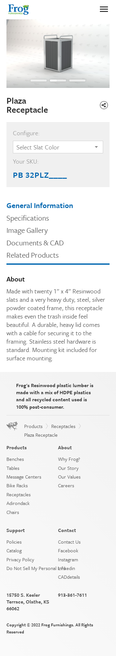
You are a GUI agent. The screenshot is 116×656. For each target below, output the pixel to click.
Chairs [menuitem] (12, 512)
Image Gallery (27, 230)
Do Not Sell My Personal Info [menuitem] (36, 568)
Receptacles (63, 426)
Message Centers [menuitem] (23, 476)
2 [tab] (53, 80)
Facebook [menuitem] (68, 550)
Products (33, 426)
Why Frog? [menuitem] (69, 458)
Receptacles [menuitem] (18, 494)
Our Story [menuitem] (68, 467)
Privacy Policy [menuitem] (20, 559)
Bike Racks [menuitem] (17, 485)
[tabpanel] (58, 53)
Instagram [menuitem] (68, 559)
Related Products (32, 255)
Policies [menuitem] (14, 541)
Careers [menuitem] (66, 485)
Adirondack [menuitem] (18, 503)
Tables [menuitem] (12, 467)
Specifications (27, 218)
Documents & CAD (35, 242)
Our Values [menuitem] (69, 476)
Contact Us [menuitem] (69, 541)
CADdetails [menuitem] (69, 576)
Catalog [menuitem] (14, 550)
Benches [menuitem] (15, 458)
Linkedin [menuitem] (66, 568)
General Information (39, 205)
